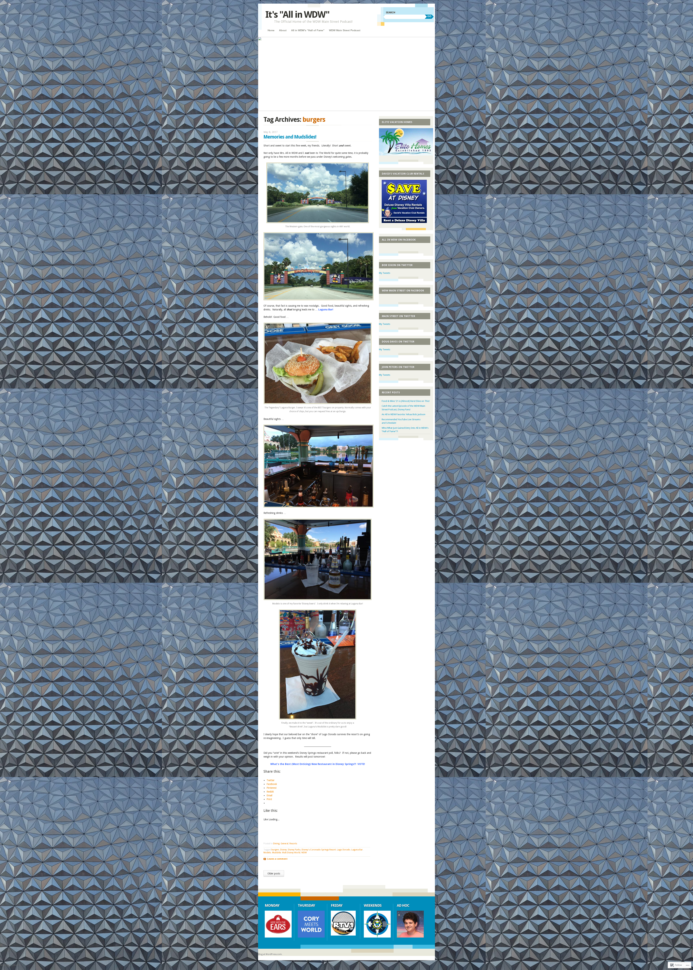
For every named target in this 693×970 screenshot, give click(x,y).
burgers (275, 849)
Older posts (273, 873)
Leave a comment (277, 859)
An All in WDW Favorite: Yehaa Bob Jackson (403, 414)
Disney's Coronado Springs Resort (319, 849)
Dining (276, 843)
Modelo (267, 852)
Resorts (293, 843)
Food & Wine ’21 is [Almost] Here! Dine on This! (406, 401)
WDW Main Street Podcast (344, 30)
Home (271, 30)
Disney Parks (294, 849)
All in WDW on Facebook (399, 239)
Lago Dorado (343, 849)
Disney (283, 849)
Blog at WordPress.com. (270, 954)
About (282, 30)
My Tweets (384, 273)
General (284, 843)
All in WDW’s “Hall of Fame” (307, 30)
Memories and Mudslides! (289, 137)
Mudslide (276, 852)
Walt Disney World (291, 852)
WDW (304, 852)
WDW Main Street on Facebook (403, 290)
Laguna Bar (357, 849)
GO (429, 16)
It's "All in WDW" (297, 14)
